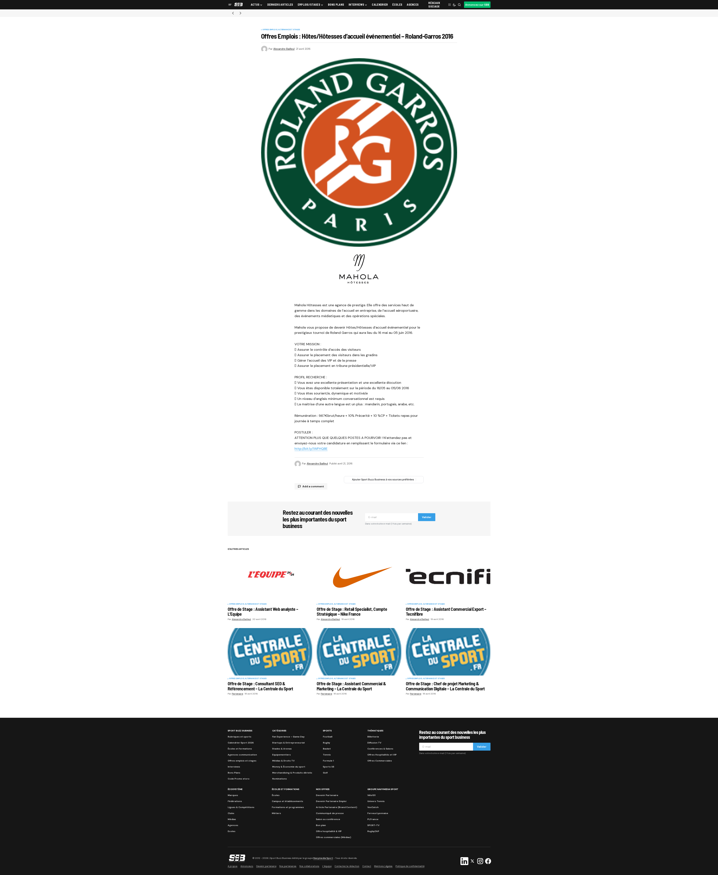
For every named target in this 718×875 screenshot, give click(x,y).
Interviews (234, 766)
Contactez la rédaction (347, 866)
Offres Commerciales (379, 760)
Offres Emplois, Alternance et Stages (281, 30)
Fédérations (235, 801)
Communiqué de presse (330, 813)
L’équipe (327, 866)
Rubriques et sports (239, 736)
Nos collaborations (309, 866)
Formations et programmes (288, 807)
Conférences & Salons (380, 748)
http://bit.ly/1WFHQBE (311, 448)
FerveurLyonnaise (377, 813)
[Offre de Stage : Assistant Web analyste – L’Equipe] (270, 577)
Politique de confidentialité (410, 866)
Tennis (327, 754)
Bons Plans (234, 772)
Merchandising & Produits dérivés (292, 772)
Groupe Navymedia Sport (383, 789)
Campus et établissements (287, 801)
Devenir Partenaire (327, 795)
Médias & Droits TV (283, 760)
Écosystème (235, 789)
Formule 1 (328, 760)
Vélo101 (371, 795)
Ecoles (231, 831)
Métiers (276, 813)
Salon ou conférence (328, 819)
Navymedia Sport (323, 858)
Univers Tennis (376, 801)
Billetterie (373, 736)
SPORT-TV (373, 825)
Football (327, 736)
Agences (233, 825)
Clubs (231, 813)
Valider (426, 517)
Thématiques (375, 730)
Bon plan (321, 825)
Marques (233, 795)
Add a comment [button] (313, 486)
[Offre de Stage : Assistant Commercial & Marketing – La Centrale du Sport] (359, 652)
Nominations (279, 778)
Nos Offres (323, 789)
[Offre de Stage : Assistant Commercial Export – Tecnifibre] (448, 577)
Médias (232, 819)
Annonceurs (246, 866)
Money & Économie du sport (288, 766)
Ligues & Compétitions (241, 807)
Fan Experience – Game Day (288, 736)
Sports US (328, 766)
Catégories (279, 730)
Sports (327, 730)
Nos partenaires (287, 866)
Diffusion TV (374, 742)
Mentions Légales (383, 866)
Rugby (326, 742)
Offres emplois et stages (242, 760)
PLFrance (372, 819)
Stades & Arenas (282, 748)
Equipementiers (281, 754)
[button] (230, 4)
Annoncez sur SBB (477, 4)
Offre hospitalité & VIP (329, 831)
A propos (232, 866)
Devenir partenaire (266, 866)
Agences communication (242, 754)
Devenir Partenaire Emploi (331, 801)
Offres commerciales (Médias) (333, 837)
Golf (325, 772)
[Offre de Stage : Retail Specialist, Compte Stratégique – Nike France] (359, 577)
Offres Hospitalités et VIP (382, 754)
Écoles (276, 795)
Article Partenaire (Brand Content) (336, 807)
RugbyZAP (373, 831)
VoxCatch (373, 807)
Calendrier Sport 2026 (241, 742)
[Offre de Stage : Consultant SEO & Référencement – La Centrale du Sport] (270, 652)
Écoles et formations (240, 748)
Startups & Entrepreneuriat (288, 742)
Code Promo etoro (238, 778)
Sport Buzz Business (240, 730)
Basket (327, 748)
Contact (366, 866)
